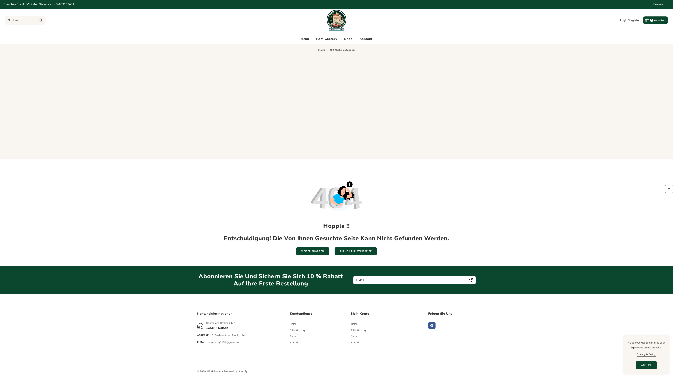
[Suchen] (40, 20)
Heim (321, 50)
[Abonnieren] (471, 280)
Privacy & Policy (646, 354)
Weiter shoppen (312, 251)
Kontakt (294, 342)
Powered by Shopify (235, 371)
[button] (655, 20)
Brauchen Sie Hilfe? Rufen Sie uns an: (29, 4)
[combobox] (25, 20)
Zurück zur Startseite (356, 251)
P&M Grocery (297, 330)
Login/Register (630, 20)
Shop (293, 336)
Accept (646, 365)
